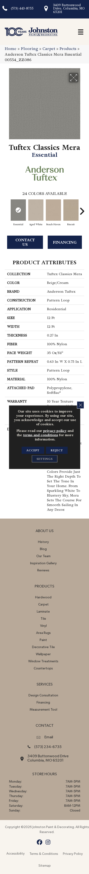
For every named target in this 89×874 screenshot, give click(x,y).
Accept (32, 450)
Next (81, 208)
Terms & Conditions (43, 854)
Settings (45, 459)
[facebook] (39, 842)
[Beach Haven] (53, 210)
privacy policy (54, 430)
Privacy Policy (73, 854)
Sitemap (44, 865)
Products (68, 48)
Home (10, 48)
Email (48, 737)
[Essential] (18, 210)
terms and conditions (40, 435)
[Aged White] (36, 210)
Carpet (48, 48)
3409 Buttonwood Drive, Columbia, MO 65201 (69, 8)
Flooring (29, 48)
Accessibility (15, 853)
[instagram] (48, 842)
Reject (57, 450)
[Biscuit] (71, 210)
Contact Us (25, 242)
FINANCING (65, 242)
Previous (7, 208)
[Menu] (81, 32)
